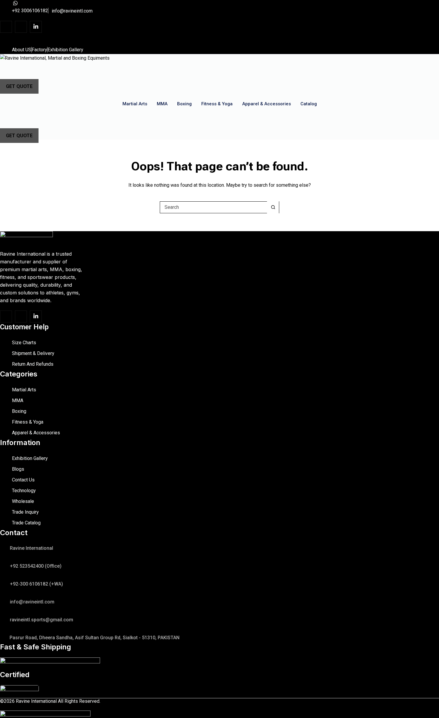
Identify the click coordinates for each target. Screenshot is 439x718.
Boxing (184, 103)
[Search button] (273, 207)
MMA (162, 103)
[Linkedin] (36, 27)
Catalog (308, 103)
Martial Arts (134, 103)
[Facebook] (6, 27)
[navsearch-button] (11, 68)
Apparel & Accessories (266, 103)
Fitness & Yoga (217, 103)
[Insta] (21, 27)
